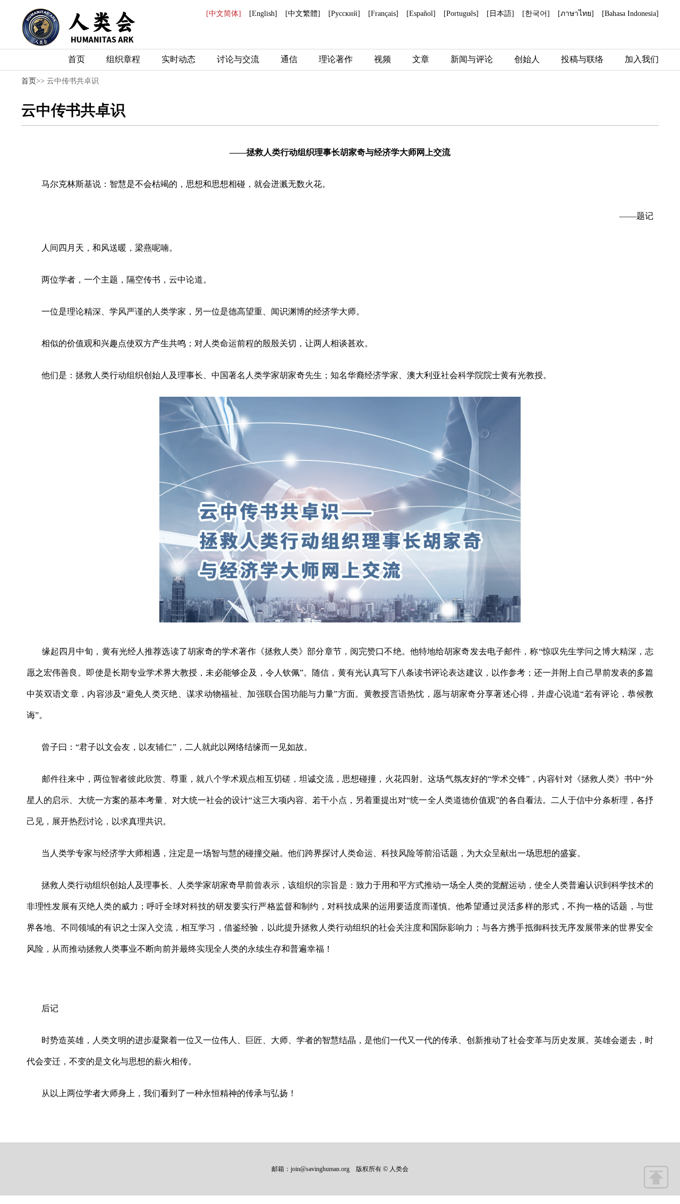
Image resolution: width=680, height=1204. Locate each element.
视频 (382, 59)
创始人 (527, 59)
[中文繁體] (302, 14)
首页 (76, 59)
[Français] (383, 14)
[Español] (421, 14)
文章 (420, 59)
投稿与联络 (582, 59)
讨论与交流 (238, 59)
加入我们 (642, 59)
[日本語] (500, 14)
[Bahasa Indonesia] (630, 14)
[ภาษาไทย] (576, 14)
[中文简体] (223, 14)
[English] (263, 14)
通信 (289, 59)
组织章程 (123, 59)
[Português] (461, 14)
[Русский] (344, 14)
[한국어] (536, 14)
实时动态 (179, 59)
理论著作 (336, 59)
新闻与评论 (471, 59)
